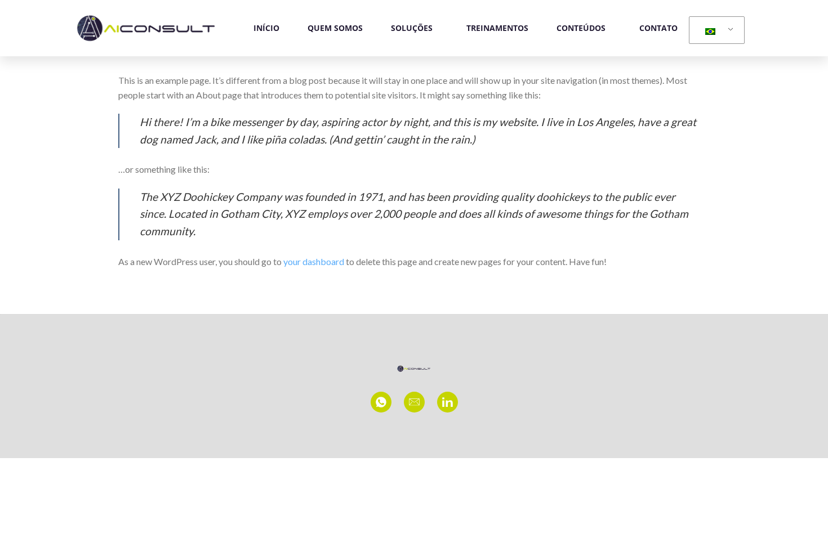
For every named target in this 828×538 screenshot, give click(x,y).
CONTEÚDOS (581, 28)
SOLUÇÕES (412, 28)
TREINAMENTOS (497, 28)
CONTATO (658, 28)
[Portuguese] (715, 30)
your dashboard (313, 261)
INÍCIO (266, 28)
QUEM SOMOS (335, 28)
